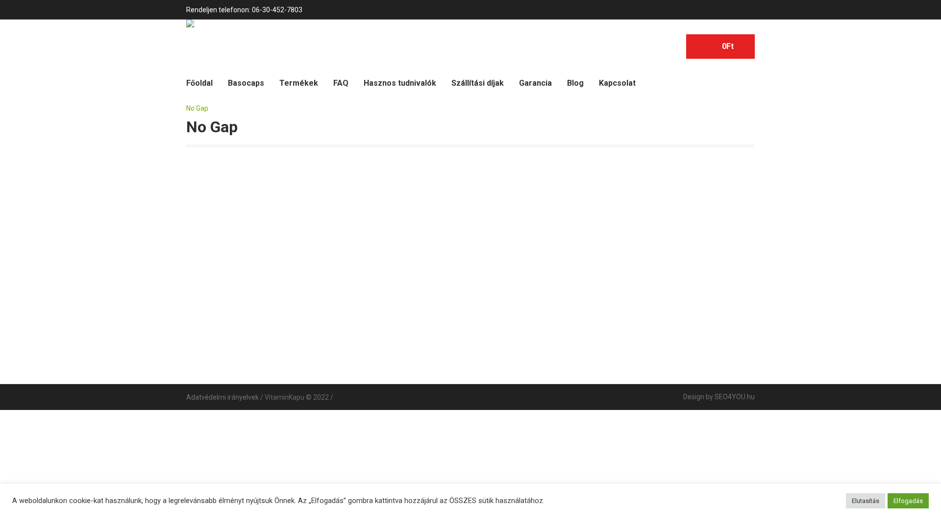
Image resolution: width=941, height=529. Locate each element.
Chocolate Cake (504, 297)
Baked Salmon (377, 297)
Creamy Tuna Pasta (631, 297)
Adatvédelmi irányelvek (222, 397)
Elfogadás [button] (908, 501)
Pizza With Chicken (632, 217)
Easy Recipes (249, 217)
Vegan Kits (249, 297)
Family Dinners (377, 217)
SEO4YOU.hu (735, 397)
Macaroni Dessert (505, 217)
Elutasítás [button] (865, 501)
